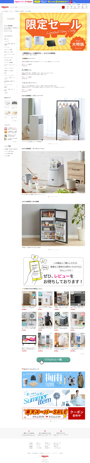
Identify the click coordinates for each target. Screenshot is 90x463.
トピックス (11, 11)
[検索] (63, 7)
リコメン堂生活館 (5, 11)
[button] (85, 4)
